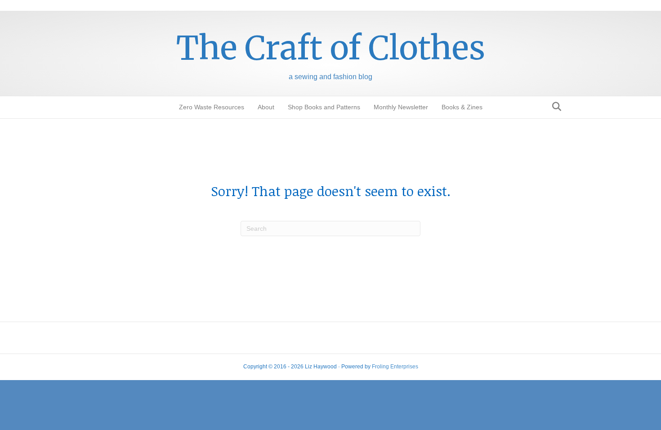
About (266, 107)
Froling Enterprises (395, 366)
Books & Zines (462, 107)
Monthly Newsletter (401, 107)
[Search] (554, 107)
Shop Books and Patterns (324, 107)
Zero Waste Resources (211, 107)
